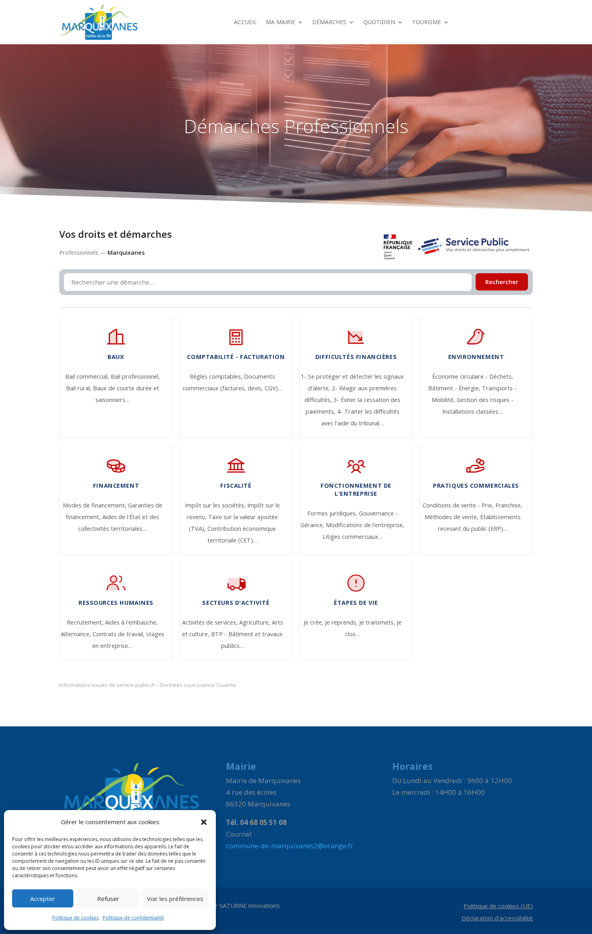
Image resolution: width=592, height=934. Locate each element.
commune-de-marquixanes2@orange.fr (289, 845)
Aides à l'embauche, (131, 622)
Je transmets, (378, 622)
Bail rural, (79, 388)
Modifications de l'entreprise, (365, 525)
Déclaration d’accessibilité (497, 918)
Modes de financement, (95, 505)
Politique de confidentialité (133, 917)
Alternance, (77, 634)
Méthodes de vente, (452, 517)
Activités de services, (210, 622)
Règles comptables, (217, 376)
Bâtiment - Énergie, (455, 388)
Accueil (245, 22)
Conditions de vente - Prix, (458, 505)
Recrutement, (86, 622)
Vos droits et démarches (115, 234)
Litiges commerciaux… (353, 536)
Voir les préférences (175, 899)
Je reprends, (342, 622)
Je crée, (314, 622)
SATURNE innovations (249, 905)
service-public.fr (135, 685)
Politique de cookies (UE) (498, 906)
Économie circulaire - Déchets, (472, 376)
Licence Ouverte (216, 685)
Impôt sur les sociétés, (216, 505)
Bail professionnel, (135, 376)
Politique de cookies (75, 917)
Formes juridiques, (333, 513)
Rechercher (501, 282)
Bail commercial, (88, 376)
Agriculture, (255, 622)
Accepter (42, 899)
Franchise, (508, 505)
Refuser (108, 899)
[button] (204, 822)
